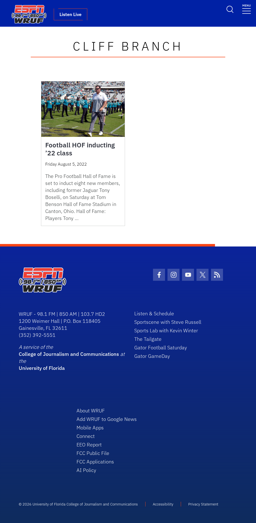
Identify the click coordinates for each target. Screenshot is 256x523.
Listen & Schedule (154, 313)
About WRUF (90, 410)
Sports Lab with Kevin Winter (166, 330)
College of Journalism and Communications (69, 354)
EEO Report (89, 444)
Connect (85, 436)
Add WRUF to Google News (106, 419)
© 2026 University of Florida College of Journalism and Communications (78, 504)
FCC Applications (95, 461)
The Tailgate (148, 339)
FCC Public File (92, 453)
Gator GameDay (152, 356)
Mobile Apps (90, 427)
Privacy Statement (203, 504)
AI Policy (86, 470)
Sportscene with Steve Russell (167, 322)
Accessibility (163, 504)
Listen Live (71, 14)
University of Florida (42, 368)
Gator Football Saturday (160, 347)
